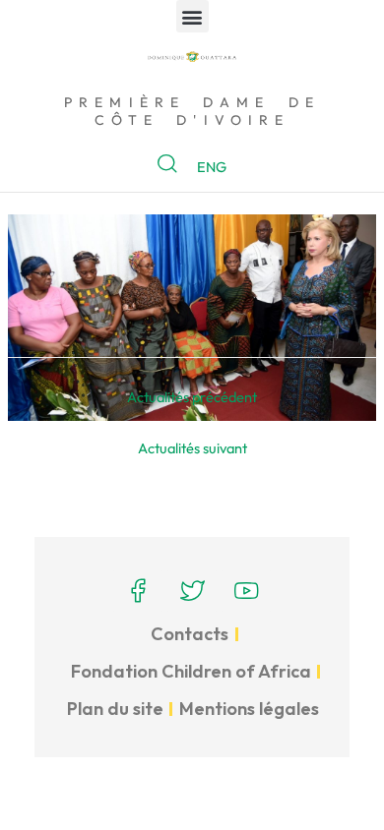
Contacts (189, 633)
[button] (192, 16)
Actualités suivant (192, 448)
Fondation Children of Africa (191, 671)
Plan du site (115, 708)
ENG (211, 166)
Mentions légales (249, 708)
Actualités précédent (192, 396)
